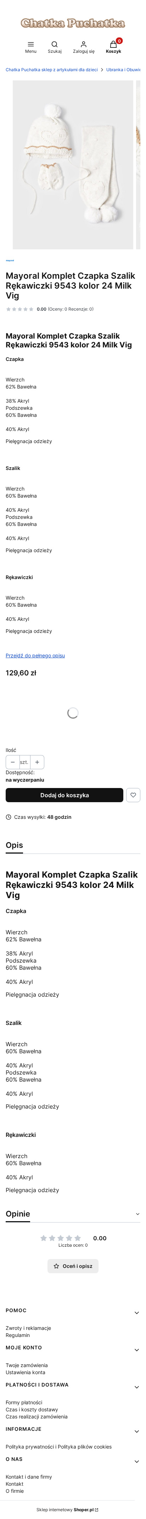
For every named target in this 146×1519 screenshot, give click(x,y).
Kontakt (14, 1484)
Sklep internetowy (65, 1509)
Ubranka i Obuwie (124, 69)
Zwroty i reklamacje (28, 1328)
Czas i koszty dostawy (32, 1409)
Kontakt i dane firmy (29, 1477)
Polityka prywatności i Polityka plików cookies (59, 1447)
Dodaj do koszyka (64, 795)
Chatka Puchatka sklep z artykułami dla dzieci (52, 69)
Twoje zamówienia (27, 1365)
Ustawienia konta (25, 1372)
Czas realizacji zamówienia (37, 1416)
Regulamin (18, 1335)
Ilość (11, 750)
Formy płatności (24, 1402)
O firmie (15, 1491)
